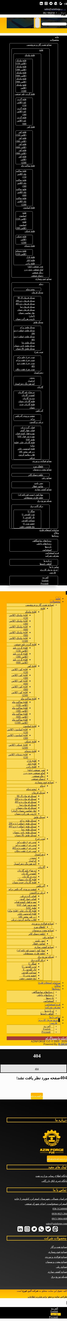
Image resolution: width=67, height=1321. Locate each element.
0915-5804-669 (59, 1218)
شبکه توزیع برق (59, 1276)
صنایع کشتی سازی (57, 1272)
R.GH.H (62, 1044)
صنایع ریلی (61, 1267)
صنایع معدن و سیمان (56, 1262)
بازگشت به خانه (37, 1096)
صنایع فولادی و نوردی (56, 1257)
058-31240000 (60, 1208)
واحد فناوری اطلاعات (37, 1297)
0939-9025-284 (59, 1213)
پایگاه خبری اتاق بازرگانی (54, 1181)
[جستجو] (37, 23)
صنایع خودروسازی (57, 1252)
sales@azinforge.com (56, 1223)
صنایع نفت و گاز (58, 1247)
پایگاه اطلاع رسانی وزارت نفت (51, 1176)
